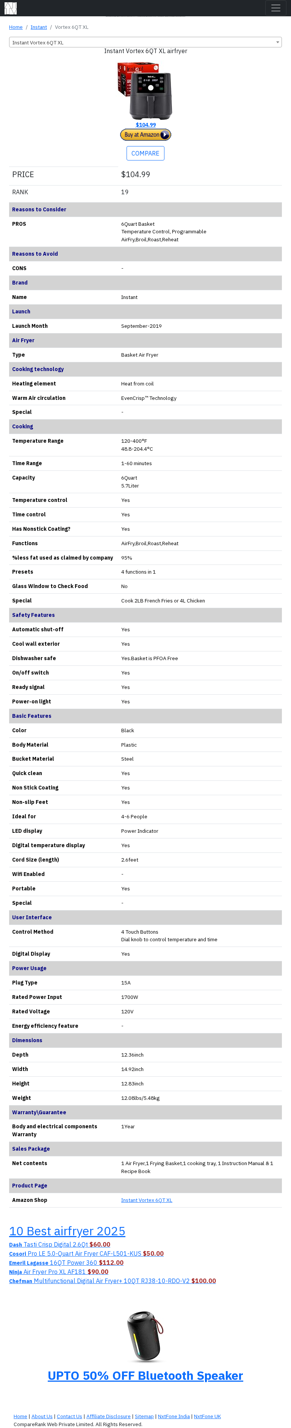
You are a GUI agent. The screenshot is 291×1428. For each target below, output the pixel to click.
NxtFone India (174, 1416)
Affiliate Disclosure (108, 1416)
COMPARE (145, 153)
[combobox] (145, 42)
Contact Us (69, 1416)
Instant (39, 27)
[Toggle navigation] (275, 8)
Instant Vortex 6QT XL (146, 1200)
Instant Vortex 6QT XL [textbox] (38, 42)
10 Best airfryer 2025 (67, 1231)
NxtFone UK (207, 1416)
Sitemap (144, 1416)
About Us (42, 1416)
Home (16, 27)
